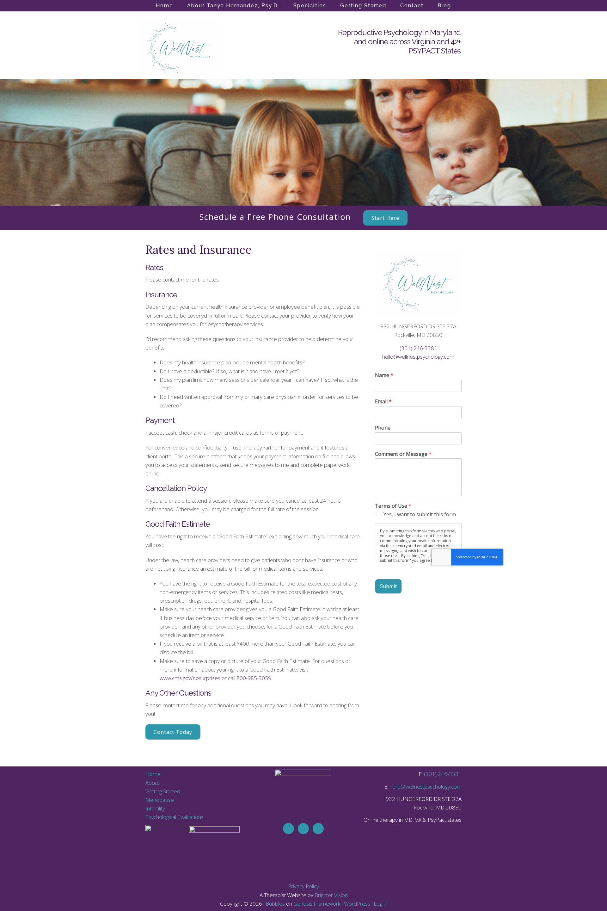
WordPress (357, 903)
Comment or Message (403, 454)
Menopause (159, 799)
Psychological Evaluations (174, 817)
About (152, 782)
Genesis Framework (316, 903)
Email (383, 401)
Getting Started (162, 791)
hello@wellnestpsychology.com (418, 356)
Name (384, 375)
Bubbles (275, 903)
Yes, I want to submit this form (419, 514)
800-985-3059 (253, 678)
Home (153, 774)
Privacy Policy (303, 886)
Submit (388, 586)
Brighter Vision (331, 895)
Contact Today (173, 731)
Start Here (385, 217)
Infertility (155, 808)
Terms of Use (393, 506)
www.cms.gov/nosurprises (190, 678)
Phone (382, 428)
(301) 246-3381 (418, 348)
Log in (380, 903)
